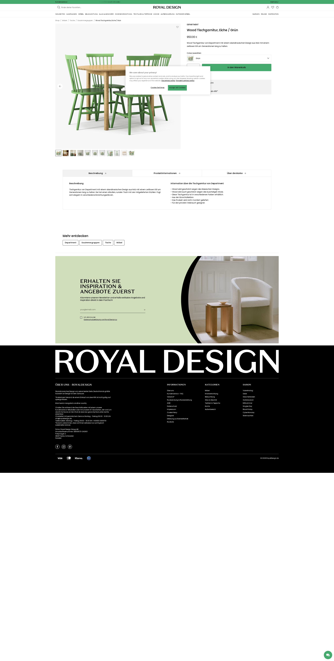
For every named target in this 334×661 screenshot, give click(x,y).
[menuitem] (60, 14)
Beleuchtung (210, 397)
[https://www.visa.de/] (59, 458)
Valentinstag (248, 390)
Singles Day (247, 406)
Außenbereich (210, 409)
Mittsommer (247, 403)
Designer (170, 415)
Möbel (207, 390)
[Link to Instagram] (64, 446)
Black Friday (247, 409)
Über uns (170, 390)
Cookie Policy (172, 412)
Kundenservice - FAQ (175, 394)
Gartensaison (248, 400)
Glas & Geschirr (211, 400)
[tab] (97, 173)
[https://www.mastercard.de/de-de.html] (69, 458)
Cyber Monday (248, 412)
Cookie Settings (158, 88)
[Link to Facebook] (57, 446)
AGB (168, 403)
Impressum (171, 409)
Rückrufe (170, 422)
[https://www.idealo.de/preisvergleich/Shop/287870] (89, 458)
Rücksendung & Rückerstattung (179, 400)
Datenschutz (172, 406)
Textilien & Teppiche (212, 403)
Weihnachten (248, 415)
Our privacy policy (168, 81)
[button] (274, 2)
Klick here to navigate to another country (71, 403)
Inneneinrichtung (211, 394)
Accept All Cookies (177, 88)
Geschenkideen (249, 397)
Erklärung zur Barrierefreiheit (177, 419)
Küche (207, 406)
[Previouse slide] (60, 86)
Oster (245, 394)
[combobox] (274, 2)
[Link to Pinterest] (70, 446)
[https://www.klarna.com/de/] (79, 458)
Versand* (170, 397)
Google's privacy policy (185, 81)
